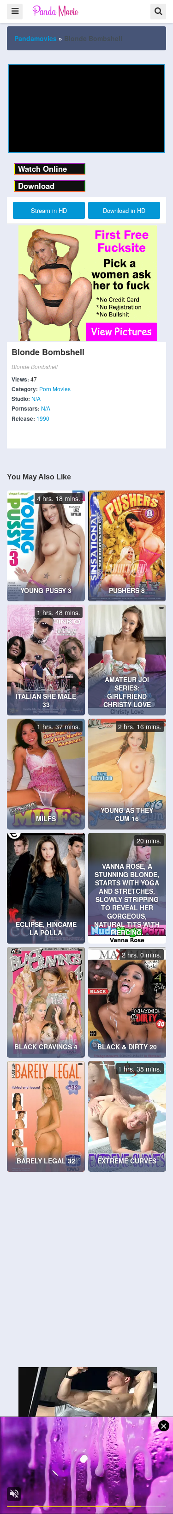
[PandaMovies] (56, 11)
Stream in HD (49, 210)
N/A (36, 398)
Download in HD (124, 210)
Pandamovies (35, 38)
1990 (42, 418)
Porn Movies (55, 389)
